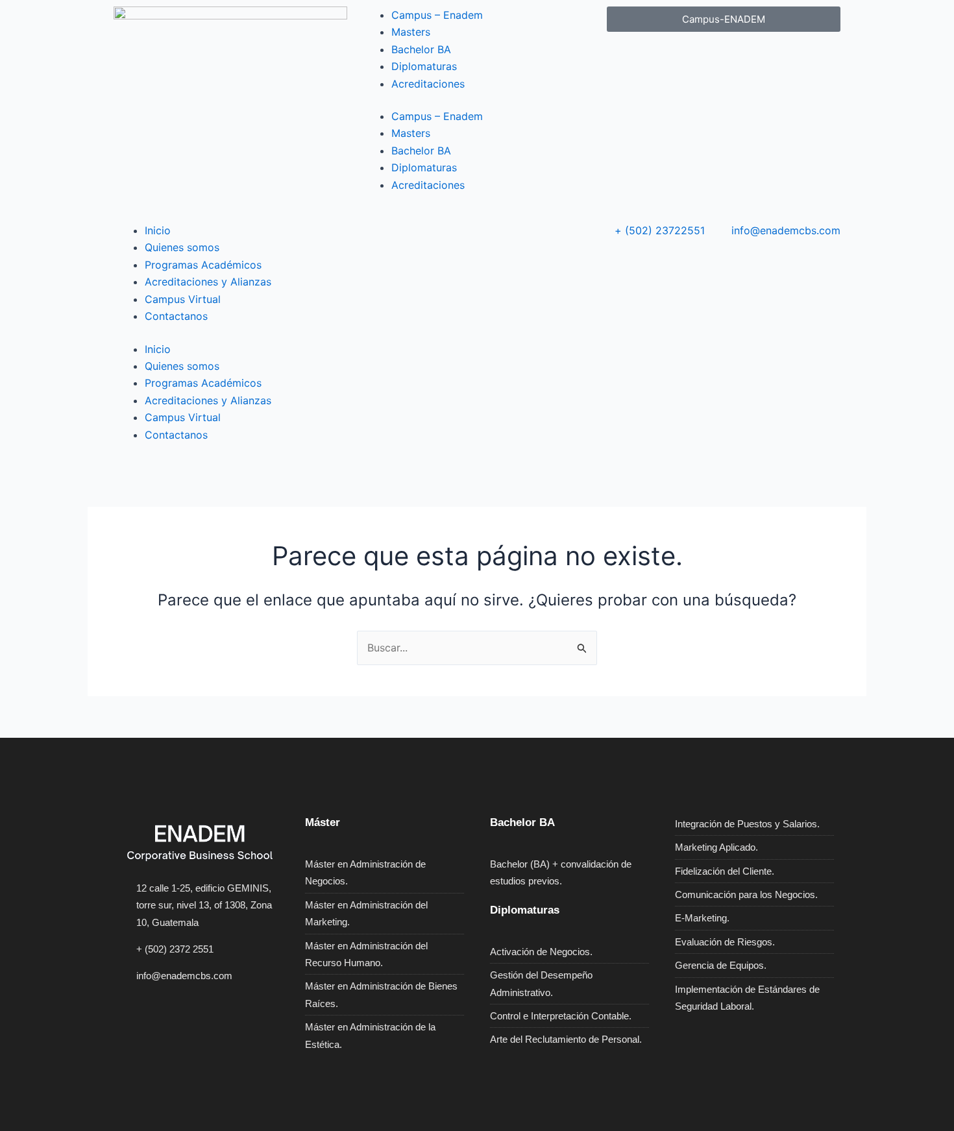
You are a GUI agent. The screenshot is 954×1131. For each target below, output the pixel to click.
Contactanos (176, 316)
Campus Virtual (183, 299)
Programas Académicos (203, 264)
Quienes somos (182, 247)
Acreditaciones (428, 83)
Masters (410, 31)
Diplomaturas (424, 66)
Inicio (158, 230)
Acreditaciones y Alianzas (208, 281)
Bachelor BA (421, 49)
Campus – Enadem (437, 14)
